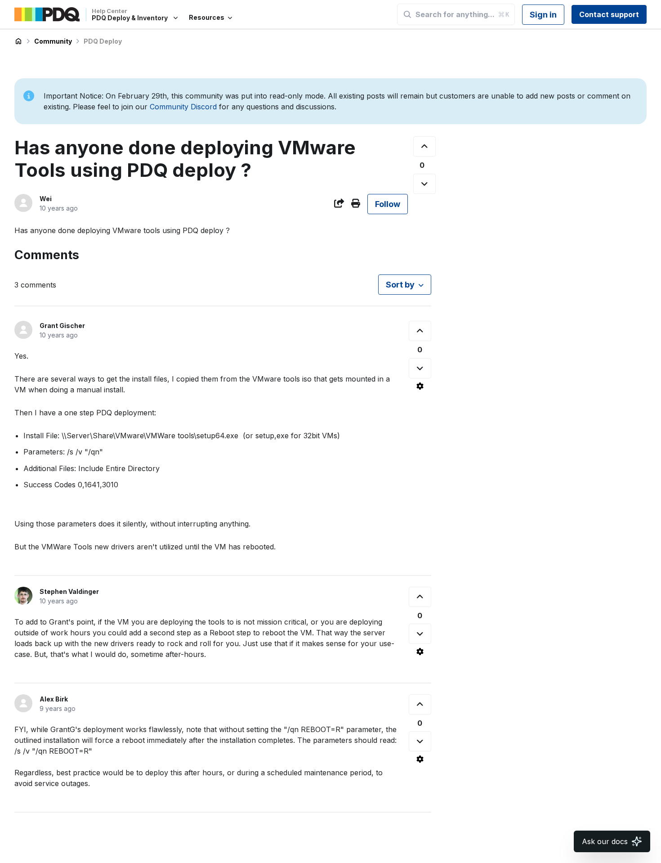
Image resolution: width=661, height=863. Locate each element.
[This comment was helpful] (420, 331)
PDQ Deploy (103, 41)
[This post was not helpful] (424, 184)
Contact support (609, 14)
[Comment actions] (420, 386)
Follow (387, 204)
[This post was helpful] (424, 146)
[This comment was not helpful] (420, 368)
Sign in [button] (543, 14)
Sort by (400, 284)
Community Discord (183, 106)
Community (53, 41)
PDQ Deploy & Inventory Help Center (18, 41)
